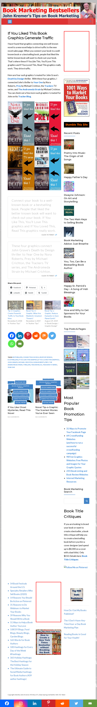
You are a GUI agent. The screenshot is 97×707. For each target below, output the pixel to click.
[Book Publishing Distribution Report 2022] (83, 383)
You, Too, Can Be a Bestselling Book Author (75, 265)
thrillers (27, 365)
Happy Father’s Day (75, 177)
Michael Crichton (25, 362)
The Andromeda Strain (29, 89)
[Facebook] (12, 335)
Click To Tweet (48, 234)
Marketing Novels (20, 399)
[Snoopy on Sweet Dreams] (83, 355)
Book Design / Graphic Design (20, 386)
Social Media (21, 402)
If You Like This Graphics (28, 360)
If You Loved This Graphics (48, 360)
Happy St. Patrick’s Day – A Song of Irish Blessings (76, 289)
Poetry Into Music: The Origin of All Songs (75, 156)
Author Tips (20, 382)
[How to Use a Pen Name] (83, 341)
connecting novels (31, 357)
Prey (18, 86)
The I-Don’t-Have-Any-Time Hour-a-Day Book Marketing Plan (75, 624)
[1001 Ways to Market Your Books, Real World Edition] (76, 115)
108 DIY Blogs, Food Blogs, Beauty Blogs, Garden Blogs (20, 633)
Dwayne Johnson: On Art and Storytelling (74, 198)
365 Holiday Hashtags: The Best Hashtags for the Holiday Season (21, 661)
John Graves (13, 362)
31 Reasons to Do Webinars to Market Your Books (19, 608)
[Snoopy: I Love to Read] (70, 355)
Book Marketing (20, 391)
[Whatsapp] (12, 344)
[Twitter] (52, 335)
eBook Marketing (48, 391)
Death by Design (16, 78)
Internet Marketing (21, 395)
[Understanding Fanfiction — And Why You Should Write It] (83, 369)
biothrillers (17, 357)
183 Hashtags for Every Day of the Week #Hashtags (21, 650)
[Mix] (44, 335)
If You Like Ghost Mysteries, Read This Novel (19, 410)
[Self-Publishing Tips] (70, 369)
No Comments (13, 417)
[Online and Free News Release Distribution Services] (70, 383)
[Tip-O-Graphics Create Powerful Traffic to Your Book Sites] (16, 305)
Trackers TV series (50, 365)
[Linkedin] (20, 335)
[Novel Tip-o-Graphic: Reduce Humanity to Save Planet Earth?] (53, 305)
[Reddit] (36, 335)
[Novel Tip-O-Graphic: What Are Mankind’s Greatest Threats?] (34, 305)
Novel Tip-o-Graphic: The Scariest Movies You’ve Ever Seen (46, 410)
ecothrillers (13, 360)
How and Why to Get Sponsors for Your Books (76, 313)
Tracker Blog (24, 96)
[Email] (20, 344)
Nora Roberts (38, 362)
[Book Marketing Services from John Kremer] (70, 341)
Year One (11, 367)
